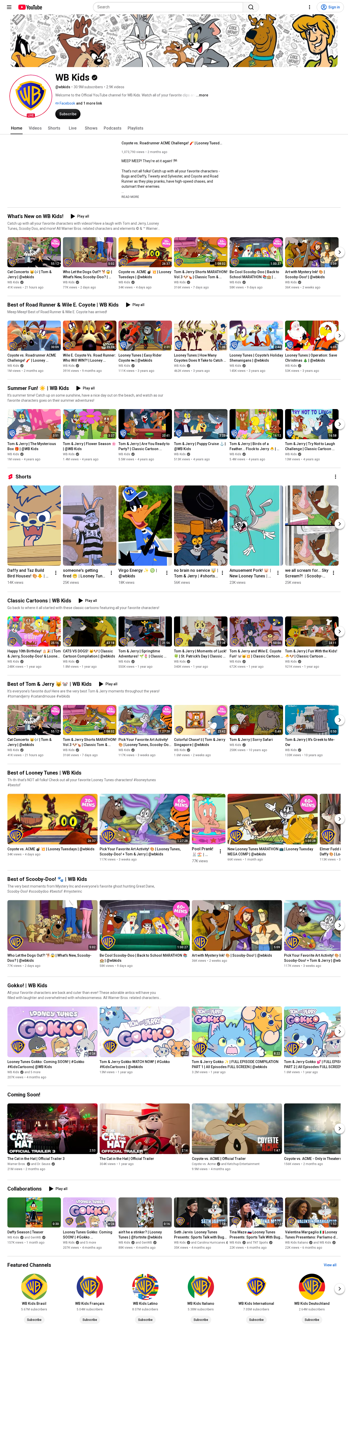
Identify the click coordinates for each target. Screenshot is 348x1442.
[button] (30, 96)
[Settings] (309, 7)
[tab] (16, 128)
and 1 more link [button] (89, 103)
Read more (130, 197)
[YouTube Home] (30, 7)
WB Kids (13, 282)
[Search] (251, 7)
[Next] (339, 252)
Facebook (67, 103)
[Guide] (9, 7)
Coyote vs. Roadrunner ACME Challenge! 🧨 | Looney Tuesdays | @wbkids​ (173, 143)
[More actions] (335, 477)
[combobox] (169, 7)
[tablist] (174, 128)
